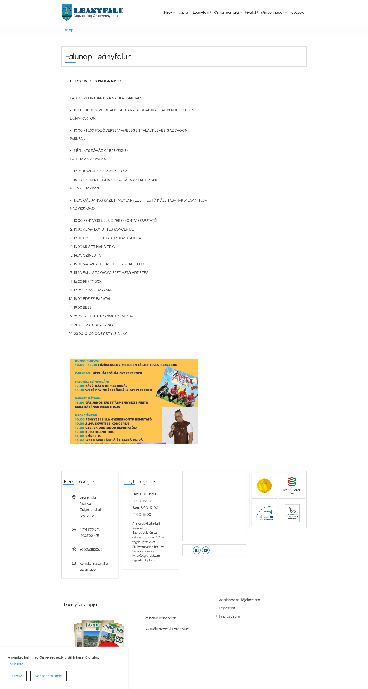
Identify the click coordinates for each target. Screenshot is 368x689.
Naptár (183, 12)
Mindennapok (272, 12)
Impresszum (229, 616)
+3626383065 (91, 549)
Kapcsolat (297, 12)
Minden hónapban (160, 618)
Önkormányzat (227, 12)
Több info (15, 664)
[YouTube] (206, 550)
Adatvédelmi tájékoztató (239, 599)
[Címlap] (67, 12)
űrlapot (91, 569)
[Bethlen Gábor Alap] (292, 485)
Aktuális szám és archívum (167, 629)
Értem (17, 676)
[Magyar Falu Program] (292, 512)
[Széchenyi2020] (264, 512)
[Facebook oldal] (197, 550)
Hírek (168, 12)
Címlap (67, 29)
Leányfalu (99, 10)
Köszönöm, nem (48, 676)
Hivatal (250, 12)
